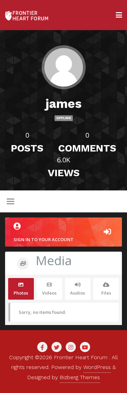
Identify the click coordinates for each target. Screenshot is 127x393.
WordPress (97, 367)
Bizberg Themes (80, 377)
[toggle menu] (10, 202)
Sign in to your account (43, 239)
